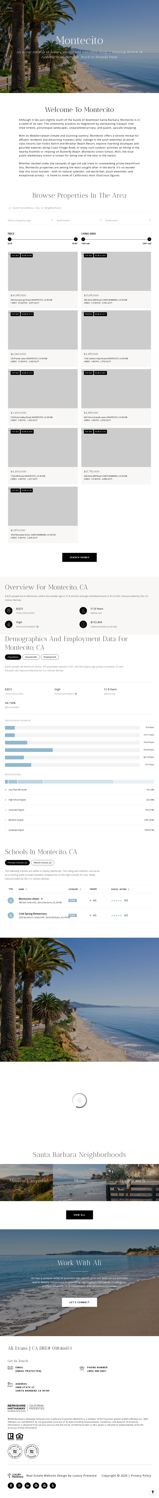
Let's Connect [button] (79, 1302)
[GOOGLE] (36, 1485)
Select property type (19, 220)
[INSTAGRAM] (19, 1485)
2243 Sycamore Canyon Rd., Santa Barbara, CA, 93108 (44, 917)
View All (80, 1214)
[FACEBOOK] (11, 1485)
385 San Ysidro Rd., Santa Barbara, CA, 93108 (40, 902)
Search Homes (79, 557)
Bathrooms (63, 220)
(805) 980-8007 (96, 1370)
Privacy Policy (141, 1475)
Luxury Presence (85, 1475)
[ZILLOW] (44, 1485)
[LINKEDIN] (28, 1485)
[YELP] (53, 1485)
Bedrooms (112, 220)
